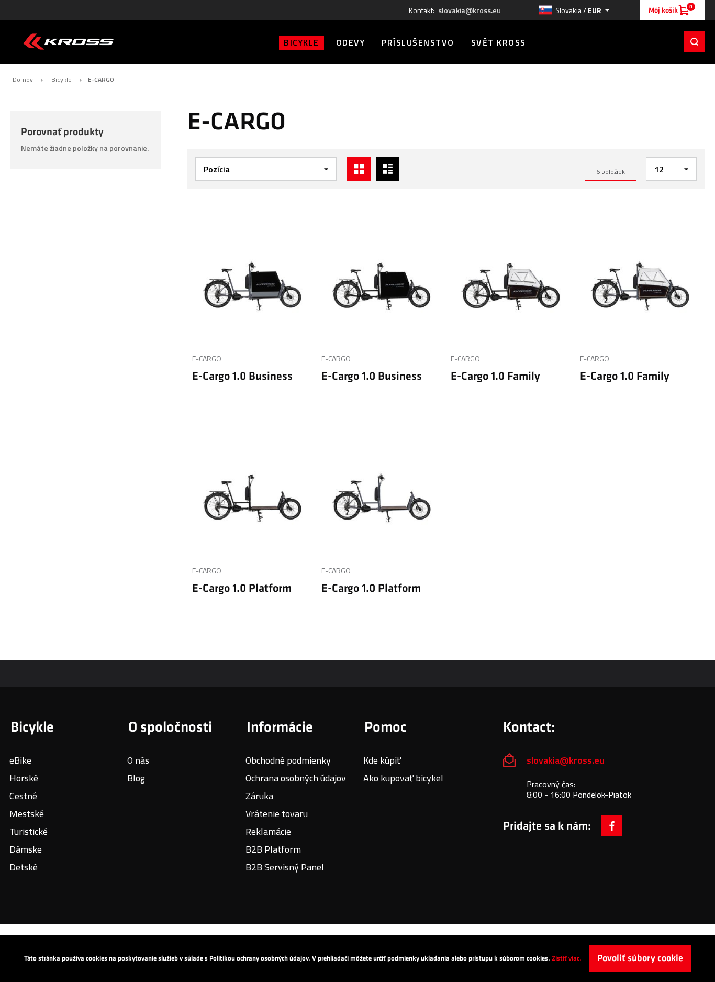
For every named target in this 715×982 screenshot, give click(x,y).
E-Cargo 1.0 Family (495, 376)
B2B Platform (273, 849)
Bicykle (61, 79)
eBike (20, 760)
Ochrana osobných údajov (295, 778)
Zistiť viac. (567, 958)
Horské (23, 778)
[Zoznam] (387, 169)
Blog (136, 778)
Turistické (28, 831)
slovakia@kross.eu (469, 10)
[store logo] (68, 41)
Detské (23, 867)
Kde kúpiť (382, 760)
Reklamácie (268, 831)
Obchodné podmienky (288, 760)
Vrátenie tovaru (276, 814)
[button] (574, 10)
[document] (357, 958)
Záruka (259, 796)
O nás (138, 760)
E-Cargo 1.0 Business (242, 376)
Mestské (26, 814)
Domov (23, 79)
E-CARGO (206, 358)
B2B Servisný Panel (284, 867)
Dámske (25, 849)
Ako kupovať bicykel (403, 778)
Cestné (23, 796)
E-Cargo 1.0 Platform (242, 588)
